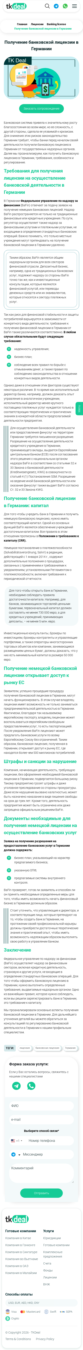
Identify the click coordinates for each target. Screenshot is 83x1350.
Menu (79, 408)
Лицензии (50, 1277)
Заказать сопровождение (41, 108)
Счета (47, 1263)
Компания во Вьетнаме (21, 1259)
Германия (70, 1048)
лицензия (25, 1048)
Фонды (48, 1270)
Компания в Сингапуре (21, 1252)
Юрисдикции (52, 1238)
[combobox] (16, 1140)
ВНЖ (46, 1284)
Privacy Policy (45, 1339)
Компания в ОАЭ (16, 1266)
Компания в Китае (18, 1238)
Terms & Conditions (18, 1339)
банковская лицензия (47, 1048)
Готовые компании (56, 1245)
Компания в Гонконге (20, 1245)
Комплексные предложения (52, 1254)
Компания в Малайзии (21, 1273)
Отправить (41, 1193)
